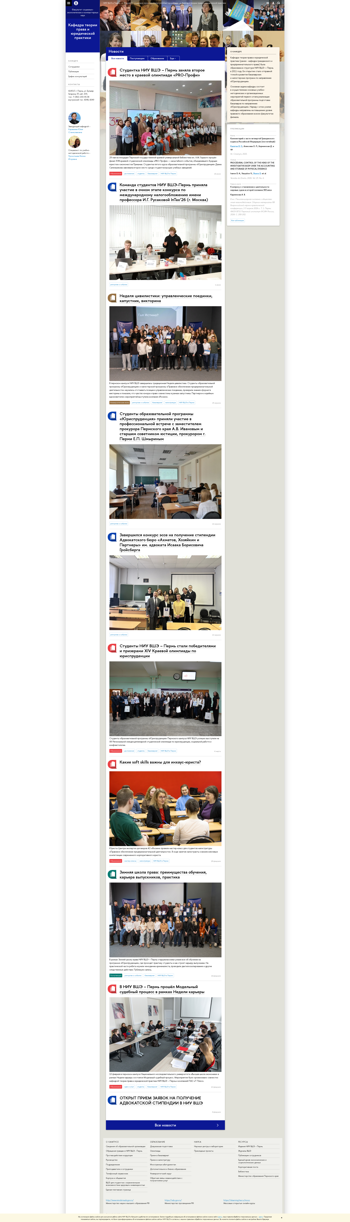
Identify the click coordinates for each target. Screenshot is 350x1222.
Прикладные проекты (203, 1151)
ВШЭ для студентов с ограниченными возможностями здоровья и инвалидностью (125, 1183)
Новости (116, 51)
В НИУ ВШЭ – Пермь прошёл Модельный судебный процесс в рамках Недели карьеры (162, 989)
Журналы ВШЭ (244, 1151)
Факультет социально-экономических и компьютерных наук (82, 12)
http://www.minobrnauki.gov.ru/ (120, 1200)
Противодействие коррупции (119, 1155)
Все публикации (237, 220)
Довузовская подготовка (161, 1146)
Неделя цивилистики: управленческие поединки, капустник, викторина (166, 298)
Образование (157, 1142)
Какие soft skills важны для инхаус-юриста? (160, 762)
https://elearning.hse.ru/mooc (237, 1200)
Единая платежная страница (118, 1189)
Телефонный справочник (117, 1173)
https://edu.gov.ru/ (173, 1200)
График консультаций (77, 76)
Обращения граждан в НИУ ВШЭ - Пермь (124, 1151)
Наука (197, 1142)
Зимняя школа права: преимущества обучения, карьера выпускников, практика (163, 874)
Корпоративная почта (248, 1167)
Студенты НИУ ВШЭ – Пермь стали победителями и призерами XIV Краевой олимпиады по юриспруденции (168, 651)
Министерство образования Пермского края (258, 1176)
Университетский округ (160, 1173)
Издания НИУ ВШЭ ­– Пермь (250, 1146)
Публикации (73, 71)
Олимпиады (155, 1151)
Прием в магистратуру (160, 1160)
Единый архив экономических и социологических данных (252, 1161)
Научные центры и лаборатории (208, 1146)
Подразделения (113, 1164)
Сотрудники (74, 66)
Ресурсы (243, 1142)
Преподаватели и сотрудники (119, 1169)
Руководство (112, 1160)
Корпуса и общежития (116, 1178)
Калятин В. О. (236, 146)
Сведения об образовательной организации (125, 1146)
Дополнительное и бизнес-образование (168, 1169)
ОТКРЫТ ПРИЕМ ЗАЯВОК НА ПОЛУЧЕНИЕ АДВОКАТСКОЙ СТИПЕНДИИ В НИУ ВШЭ (161, 1100)
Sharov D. (257, 173)
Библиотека (243, 1171)
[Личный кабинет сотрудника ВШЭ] (273, 3)
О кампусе (112, 1142)
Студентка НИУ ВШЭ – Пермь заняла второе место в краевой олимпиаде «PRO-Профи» (162, 72)
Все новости (165, 1125)
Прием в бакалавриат (159, 1155)
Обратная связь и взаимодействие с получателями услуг (166, 1179)
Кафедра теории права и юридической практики (82, 31)
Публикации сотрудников (249, 1155)
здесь (220, 1217)
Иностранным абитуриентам (163, 1164)
